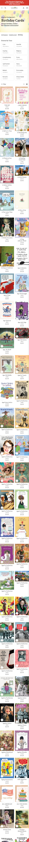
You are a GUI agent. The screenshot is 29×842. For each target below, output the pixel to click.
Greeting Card (13, 35)
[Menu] (2, 8)
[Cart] (27, 8)
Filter (4, 84)
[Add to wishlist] (2, 101)
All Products (4, 35)
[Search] (5, 8)
